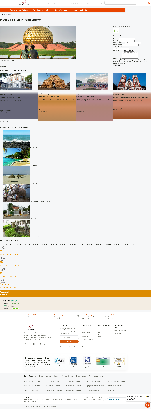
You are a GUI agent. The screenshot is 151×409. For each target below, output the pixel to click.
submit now (117, 65)
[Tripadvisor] (29, 344)
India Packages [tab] (30, 376)
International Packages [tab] (49, 376)
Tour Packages (97, 3)
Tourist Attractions (61, 10)
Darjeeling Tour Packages (53, 390)
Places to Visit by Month (104, 335)
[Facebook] (36, 344)
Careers (84, 344)
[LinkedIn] (44, 344)
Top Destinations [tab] (96, 376)
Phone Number (118, 43)
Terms (63, 346)
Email (115, 41)
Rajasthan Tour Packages (32, 381)
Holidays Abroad (51, 3)
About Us (84, 329)
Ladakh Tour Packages (31, 390)
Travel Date (117, 46)
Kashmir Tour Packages (73, 381)
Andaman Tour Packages (73, 390)
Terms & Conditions (120, 330)
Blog (83, 347)
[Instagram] (33, 344)
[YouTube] (48, 344)
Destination (117, 45)
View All (111, 390)
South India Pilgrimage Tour (48, 96)
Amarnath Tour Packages (52, 385)
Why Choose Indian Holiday (87, 340)
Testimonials (86, 332)
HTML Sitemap (118, 333)
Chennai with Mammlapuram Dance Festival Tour (130, 97)
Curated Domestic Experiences (80, 3)
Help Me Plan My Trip (7, 60)
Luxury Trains (63, 3)
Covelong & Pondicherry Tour (10, 97)
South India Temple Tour (85, 96)
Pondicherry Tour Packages (19, 10)
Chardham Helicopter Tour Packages (95, 386)
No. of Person (118, 50)
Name (115, 39)
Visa (99, 332)
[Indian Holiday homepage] (30, 327)
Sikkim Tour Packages (115, 385)
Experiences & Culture (81, 10)
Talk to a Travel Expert (117, 399)
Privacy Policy (128, 60)
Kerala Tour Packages (52, 381)
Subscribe (69, 341)
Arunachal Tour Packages (32, 385)
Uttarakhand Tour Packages (117, 381)
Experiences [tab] (81, 376)
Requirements (117, 58)
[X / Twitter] (40, 344)
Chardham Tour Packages (73, 385)
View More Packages (6, 121)
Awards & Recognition (85, 335)
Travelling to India (37, 3)
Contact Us (101, 329)
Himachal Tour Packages (95, 381)
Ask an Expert (4, 112)
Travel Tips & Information (41, 10)
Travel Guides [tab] (67, 376)
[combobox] (112, 3)
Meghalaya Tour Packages (95, 390)
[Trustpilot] (25, 344)
